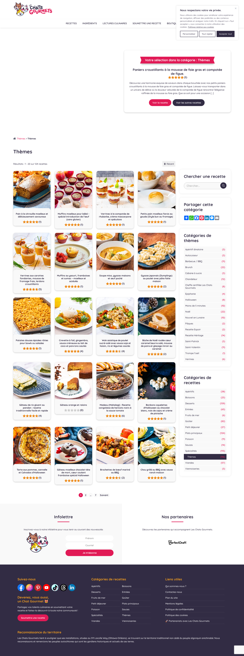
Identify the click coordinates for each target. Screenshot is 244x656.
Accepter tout (225, 34)
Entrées (189, 409)
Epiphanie (190, 293)
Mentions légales (174, 603)
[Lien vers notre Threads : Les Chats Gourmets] (63, 587)
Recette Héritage (194, 335)
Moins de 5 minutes (195, 305)
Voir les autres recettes (188, 102)
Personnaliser (189, 34)
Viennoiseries (192, 468)
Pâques (189, 323)
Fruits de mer (192, 415)
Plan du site (171, 597)
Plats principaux (193, 433)
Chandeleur (191, 279)
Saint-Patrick (192, 341)
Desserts (189, 403)
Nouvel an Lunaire (194, 317)
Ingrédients (89, 23)
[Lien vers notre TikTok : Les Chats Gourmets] (54, 587)
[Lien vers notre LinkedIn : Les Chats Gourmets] (71, 587)
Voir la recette (160, 102)
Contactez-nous (173, 592)
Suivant (104, 495)
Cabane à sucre (193, 273)
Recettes (71, 23)
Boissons (190, 397)
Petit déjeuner (192, 427)
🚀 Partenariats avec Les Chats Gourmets (187, 621)
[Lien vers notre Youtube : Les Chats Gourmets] (46, 587)
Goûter (188, 421)
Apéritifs (189, 391)
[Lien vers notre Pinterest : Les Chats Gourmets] (38, 587)
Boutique (172, 23)
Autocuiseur (191, 255)
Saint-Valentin (192, 347)
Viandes (189, 462)
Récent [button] (170, 163)
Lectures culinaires (115, 23)
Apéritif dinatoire (194, 249)
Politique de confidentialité (179, 609)
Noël (187, 311)
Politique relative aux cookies (201, 27)
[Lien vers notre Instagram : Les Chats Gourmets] (29, 587)
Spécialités (191, 450)
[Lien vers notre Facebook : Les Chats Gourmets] (21, 587)
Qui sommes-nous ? (175, 586)
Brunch (188, 267)
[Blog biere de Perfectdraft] (177, 542)
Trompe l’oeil (192, 353)
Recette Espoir (193, 329)
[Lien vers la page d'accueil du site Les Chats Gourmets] (32, 9)
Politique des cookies (176, 615)
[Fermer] (235, 8)
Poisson (189, 439)
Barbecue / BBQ (193, 261)
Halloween (190, 299)
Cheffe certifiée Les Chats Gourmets (198, 286)
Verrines (189, 359)
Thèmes (21, 138)
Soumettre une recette (147, 23)
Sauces (189, 445)
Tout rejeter (207, 34)
